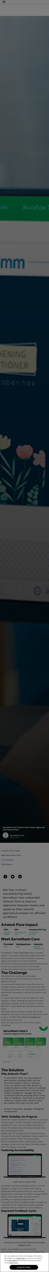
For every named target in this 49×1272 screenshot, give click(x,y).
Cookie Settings (12, 1260)
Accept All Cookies (23, 1267)
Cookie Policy (20, 1258)
